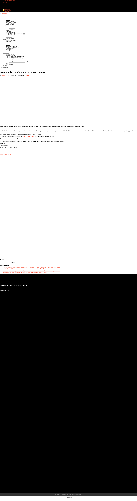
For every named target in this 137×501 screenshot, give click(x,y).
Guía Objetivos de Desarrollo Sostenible (17, 62)
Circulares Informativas (10, 32)
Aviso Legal (57, 494)
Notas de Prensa (9, 37)
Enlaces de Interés (9, 64)
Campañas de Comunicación (11, 46)
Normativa (8, 63)
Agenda (7, 30)
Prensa (4, 36)
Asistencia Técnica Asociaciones (12, 47)
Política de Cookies (76, 494)
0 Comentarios (27, 75)
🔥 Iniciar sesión (6, 9)
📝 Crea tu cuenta (7, 10)
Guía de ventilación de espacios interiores (17, 58)
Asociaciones (11, 29)
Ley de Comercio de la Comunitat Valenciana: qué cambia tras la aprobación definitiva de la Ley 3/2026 (25, 270)
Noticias (7, 26)
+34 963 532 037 (4, 290)
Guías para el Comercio (10, 55)
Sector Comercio (12, 28)
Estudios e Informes (10, 54)
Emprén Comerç (9, 50)
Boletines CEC (8, 31)
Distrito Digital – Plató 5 (5, 154)
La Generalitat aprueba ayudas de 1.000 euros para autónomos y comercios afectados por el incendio (25, 272)
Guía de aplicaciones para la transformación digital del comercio (22, 61)
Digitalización (8, 41)
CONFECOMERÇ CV (6, 75)
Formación (8, 42)
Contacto (5, 65)
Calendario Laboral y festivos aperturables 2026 (15, 33)
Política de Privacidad (66, 494)
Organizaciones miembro (11, 22)
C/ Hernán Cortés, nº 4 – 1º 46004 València (11, 288)
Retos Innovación (9, 43)
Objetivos (8, 20)
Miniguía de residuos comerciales (15, 59)
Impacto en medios (10, 38)
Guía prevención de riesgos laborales (16, 56)
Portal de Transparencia (10, 23)
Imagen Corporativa (10, 24)
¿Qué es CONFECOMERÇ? (11, 18)
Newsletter (8, 45)
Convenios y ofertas (10, 48)
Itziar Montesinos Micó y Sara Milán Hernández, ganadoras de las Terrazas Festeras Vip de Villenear (25, 268)
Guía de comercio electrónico (15, 57)
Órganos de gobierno (10, 21)
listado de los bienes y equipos (28, 136)
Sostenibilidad (8, 49)
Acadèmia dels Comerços (11, 40)
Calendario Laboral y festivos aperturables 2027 (15, 34)
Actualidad (5, 25)
